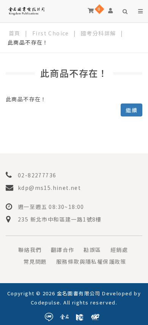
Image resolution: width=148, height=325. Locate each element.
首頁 (14, 33)
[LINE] (49, 316)
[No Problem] (95, 316)
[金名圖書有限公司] (26, 10)
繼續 (131, 110)
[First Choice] (80, 316)
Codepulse (45, 302)
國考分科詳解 (98, 33)
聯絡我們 (30, 249)
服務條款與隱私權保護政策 (91, 261)
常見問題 (35, 261)
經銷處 (119, 249)
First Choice (50, 33)
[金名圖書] (64, 316)
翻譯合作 (62, 249)
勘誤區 (92, 249)
